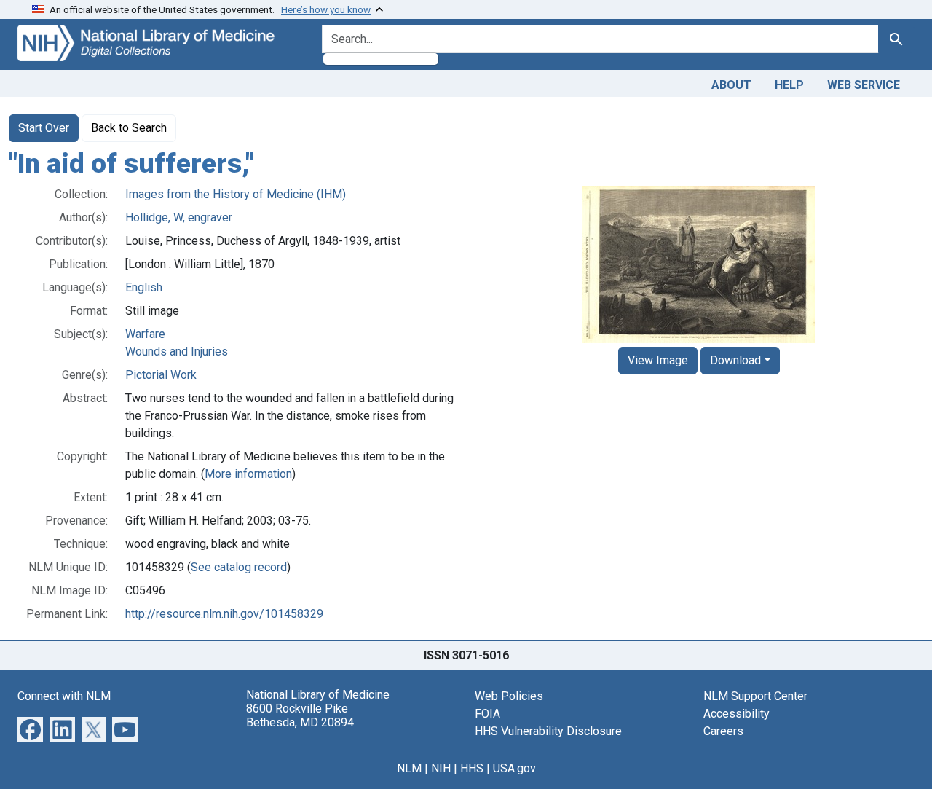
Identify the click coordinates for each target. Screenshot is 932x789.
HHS (471, 768)
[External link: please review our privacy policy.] (30, 728)
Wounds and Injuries (176, 351)
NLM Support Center (755, 696)
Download (735, 360)
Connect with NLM (64, 696)
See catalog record (239, 567)
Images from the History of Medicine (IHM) (235, 194)
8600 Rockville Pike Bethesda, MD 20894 (300, 715)
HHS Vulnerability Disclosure (548, 731)
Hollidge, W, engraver (178, 217)
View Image (658, 360)
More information (248, 474)
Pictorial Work (161, 375)
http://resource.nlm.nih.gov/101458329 (224, 614)
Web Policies (509, 696)
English (143, 287)
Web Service (863, 85)
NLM (409, 768)
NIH (441, 768)
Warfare (145, 334)
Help (789, 85)
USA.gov (514, 768)
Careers (723, 731)
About (731, 85)
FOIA (487, 714)
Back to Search (129, 128)
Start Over (43, 128)
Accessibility (736, 714)
